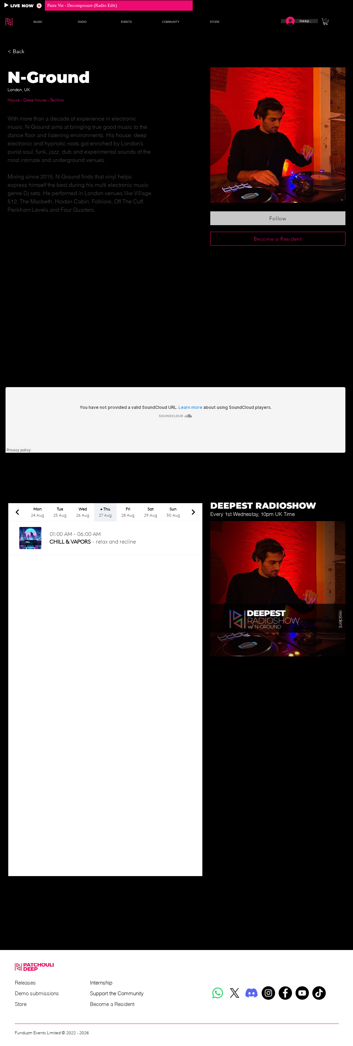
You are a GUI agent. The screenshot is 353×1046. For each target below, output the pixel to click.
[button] (38, 22)
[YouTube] (302, 993)
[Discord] (251, 993)
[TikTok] (319, 993)
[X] (234, 993)
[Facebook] (285, 993)
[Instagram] (268, 993)
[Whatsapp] (217, 993)
